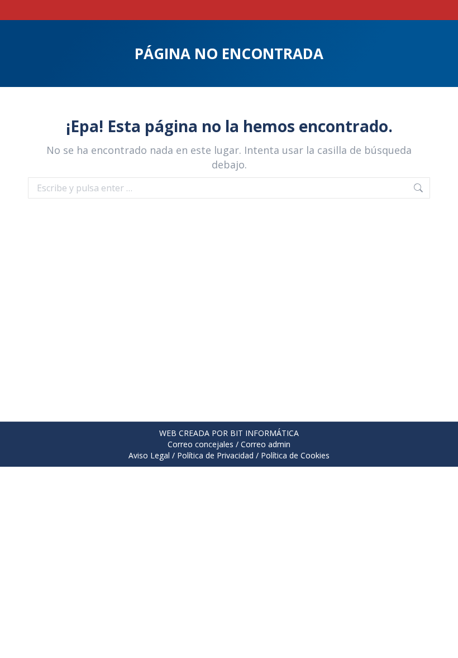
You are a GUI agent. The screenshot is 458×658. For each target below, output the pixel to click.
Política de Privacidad (215, 455)
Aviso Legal (149, 455)
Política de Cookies (295, 455)
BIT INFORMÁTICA (264, 433)
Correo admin (265, 444)
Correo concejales (200, 444)
